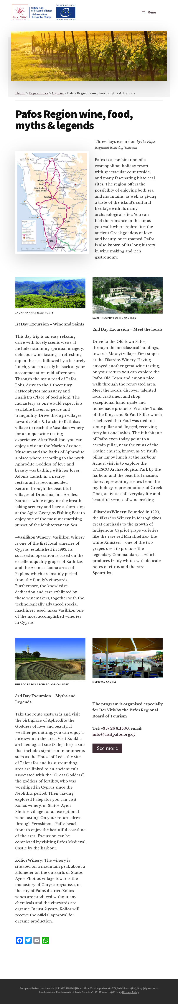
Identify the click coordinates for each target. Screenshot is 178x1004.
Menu (152, 12)
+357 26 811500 (115, 728)
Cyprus (58, 93)
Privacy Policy (131, 992)
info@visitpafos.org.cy (114, 734)
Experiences (38, 93)
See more (107, 748)
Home (20, 93)
